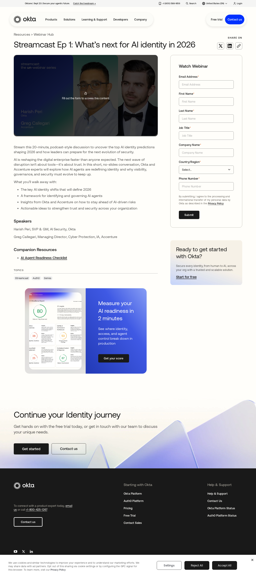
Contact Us (214, 500)
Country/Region (190, 161)
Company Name (190, 144)
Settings (169, 565)
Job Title (185, 127)
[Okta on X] (23, 552)
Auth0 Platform (133, 500)
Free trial (216, 19)
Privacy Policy (216, 203)
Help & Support (217, 493)
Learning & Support (94, 19)
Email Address (189, 76)
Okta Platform (133, 493)
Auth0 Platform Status (221, 515)
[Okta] (25, 19)
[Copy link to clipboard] (238, 45)
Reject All (197, 565)
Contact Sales (133, 522)
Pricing (128, 508)
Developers (120, 19)
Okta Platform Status (221, 508)
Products (51, 19)
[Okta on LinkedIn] (31, 552)
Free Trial (129, 515)
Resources (22, 34)
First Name (187, 93)
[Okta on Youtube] (15, 552)
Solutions (69, 19)
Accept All (224, 565)
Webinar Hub (44, 34)
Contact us (235, 19)
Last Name (186, 110)
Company (140, 19)
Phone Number (189, 178)
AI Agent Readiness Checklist (44, 258)
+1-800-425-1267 (36, 509)
